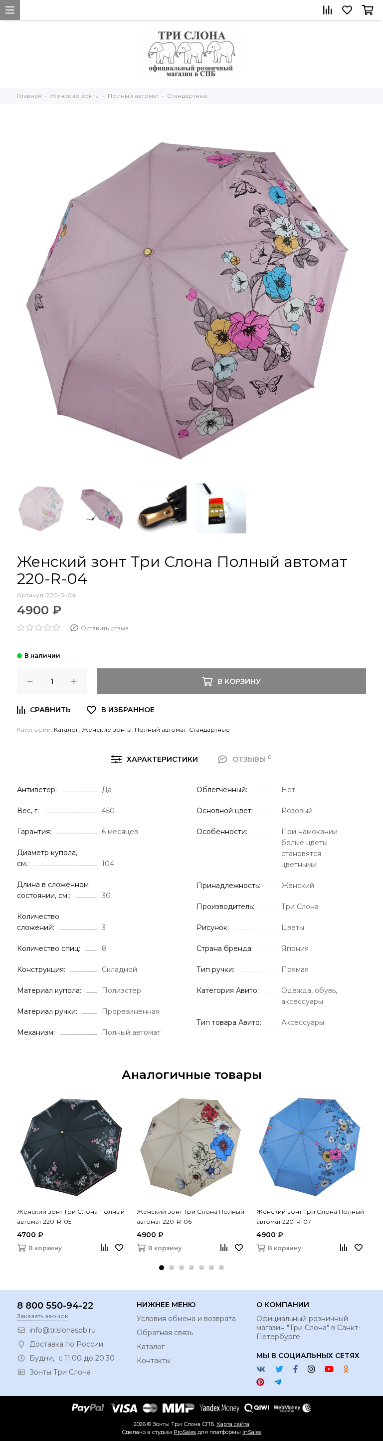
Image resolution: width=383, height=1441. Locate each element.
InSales (251, 1432)
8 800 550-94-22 (55, 1305)
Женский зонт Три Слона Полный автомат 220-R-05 (71, 1216)
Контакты (154, 1360)
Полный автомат (160, 729)
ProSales (185, 1432)
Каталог (66, 729)
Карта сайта (232, 1424)
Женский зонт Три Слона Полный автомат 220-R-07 (310, 1216)
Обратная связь (165, 1332)
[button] (161, 1267)
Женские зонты (107, 729)
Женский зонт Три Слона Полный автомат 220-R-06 (190, 1216)
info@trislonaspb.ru (62, 1330)
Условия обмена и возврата (186, 1318)
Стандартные (209, 729)
